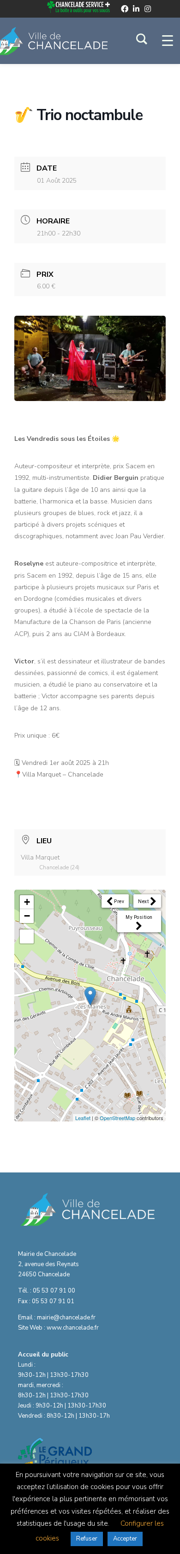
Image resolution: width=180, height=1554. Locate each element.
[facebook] (124, 9)
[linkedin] (136, 9)
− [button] (27, 916)
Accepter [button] (125, 1539)
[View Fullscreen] (27, 936)
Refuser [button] (86, 1539)
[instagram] (147, 9)
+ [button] (27, 902)
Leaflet (82, 1117)
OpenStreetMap (117, 1117)
